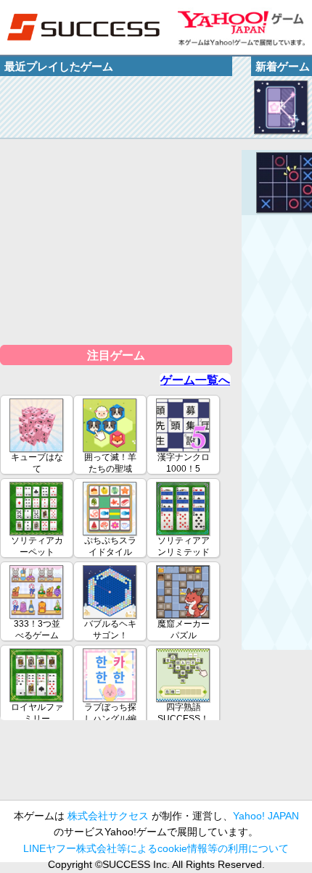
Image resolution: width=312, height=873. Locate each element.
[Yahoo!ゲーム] (241, 27)
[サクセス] (83, 27)
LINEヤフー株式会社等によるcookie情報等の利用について (156, 848)
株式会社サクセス (108, 816)
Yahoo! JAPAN (266, 816)
